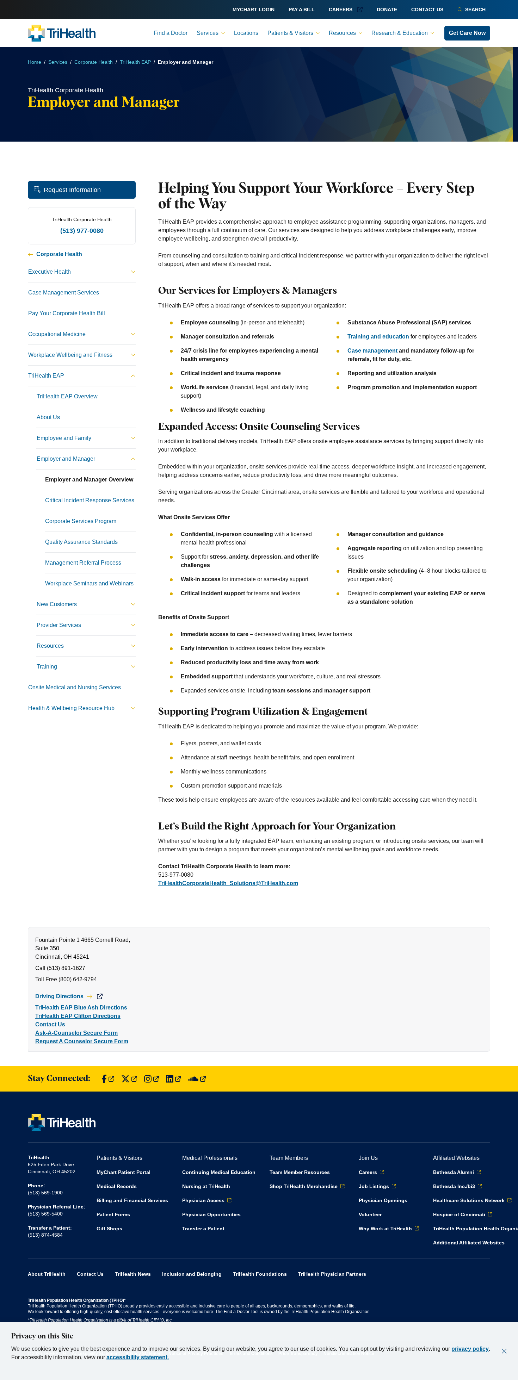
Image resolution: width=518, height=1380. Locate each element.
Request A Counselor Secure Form (81, 1041)
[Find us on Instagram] (151, 1078)
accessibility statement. (137, 1357)
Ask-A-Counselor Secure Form (76, 1033)
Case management (372, 351)
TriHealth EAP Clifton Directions (78, 1016)
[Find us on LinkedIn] (173, 1078)
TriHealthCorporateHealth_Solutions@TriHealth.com (228, 883)
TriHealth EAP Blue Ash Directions (81, 1008)
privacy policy (470, 1349)
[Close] (504, 1351)
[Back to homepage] (61, 33)
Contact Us (50, 1024)
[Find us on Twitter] (129, 1078)
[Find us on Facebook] (108, 1078)
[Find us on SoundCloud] (197, 1078)
